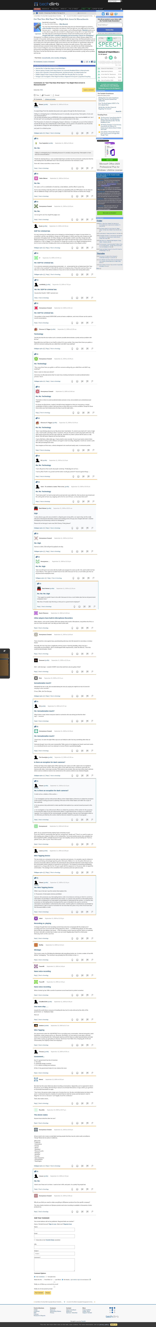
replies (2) (39, 551)
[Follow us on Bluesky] (103, 14)
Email (35, 1233)
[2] (36, 138)
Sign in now (52, 1224)
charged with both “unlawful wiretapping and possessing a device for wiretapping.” (68, 35)
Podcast (36, 1314)
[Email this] (84, 62)
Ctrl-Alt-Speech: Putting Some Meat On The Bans (110, 233)
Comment (37, 1257)
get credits (73, 1279)
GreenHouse (45, 9)
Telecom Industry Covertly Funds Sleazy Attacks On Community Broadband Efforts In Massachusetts (62, 70)
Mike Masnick (63, 24)
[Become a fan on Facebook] (107, 14)
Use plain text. (52, 1276)
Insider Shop (86, 1311)
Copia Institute (87, 1310)
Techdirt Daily (50, 1240)
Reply (47, 133)
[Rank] (99, 118)
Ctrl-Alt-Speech (73, 9)
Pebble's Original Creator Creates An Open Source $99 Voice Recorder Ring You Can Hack (59, 74)
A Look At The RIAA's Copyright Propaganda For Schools (80, 15)
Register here (68, 1224)
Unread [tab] (57, 95)
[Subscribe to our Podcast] (116, 14)
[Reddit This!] (87, 62)
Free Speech (55, 9)
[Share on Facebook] (92, 62)
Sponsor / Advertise (71, 1312)
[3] (36, 280)
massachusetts (46, 58)
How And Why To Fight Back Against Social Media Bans (50, 68)
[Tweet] (89, 62)
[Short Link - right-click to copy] (82, 62)
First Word (47, 1279)
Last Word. (58, 1279)
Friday (99, 221)
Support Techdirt (97, 9)
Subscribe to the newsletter (48, 1240)
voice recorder (46, 28)
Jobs (89, 9)
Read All (119, 111)
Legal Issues (38, 33)
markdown (42, 1276)
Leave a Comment (48, 61)
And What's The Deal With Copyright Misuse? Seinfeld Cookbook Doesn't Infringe (54, 15)
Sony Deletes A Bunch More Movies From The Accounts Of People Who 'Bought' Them (110, 133)
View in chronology (55, 133)
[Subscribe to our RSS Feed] (111, 14)
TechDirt (37, 9)
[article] (106, 178)
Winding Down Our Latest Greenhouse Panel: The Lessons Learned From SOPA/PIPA (108, 99)
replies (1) (39, 274)
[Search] (122, 1)
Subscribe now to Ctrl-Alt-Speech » (109, 88)
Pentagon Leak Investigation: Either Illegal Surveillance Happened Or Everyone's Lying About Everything (63, 76)
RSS (41, 90)
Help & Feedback (71, 1310)
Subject (36, 1251)
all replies (50, 99)
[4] (39, 583)
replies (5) (39, 348)
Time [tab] (37, 95)
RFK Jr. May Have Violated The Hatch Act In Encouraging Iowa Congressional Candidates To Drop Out (109, 225)
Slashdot (85, 30)
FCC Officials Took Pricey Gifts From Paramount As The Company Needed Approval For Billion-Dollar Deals (110, 261)
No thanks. (67, 1279)
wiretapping (63, 58)
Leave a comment (89, 90)
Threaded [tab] (47, 95)
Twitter (36, 1310)
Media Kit (69, 1311)
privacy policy (112, 33)
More (98, 268)
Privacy (52, 1312)
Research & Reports (39, 1315)
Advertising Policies (55, 1311)
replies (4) (39, 381)
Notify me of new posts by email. (43, 1288)
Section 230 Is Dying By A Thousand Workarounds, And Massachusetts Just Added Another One (61, 72)
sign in (79, 1279)
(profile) (46, 104)
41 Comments (38, 61)
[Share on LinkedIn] (94, 62)
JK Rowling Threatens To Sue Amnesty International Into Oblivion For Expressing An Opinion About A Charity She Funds (110, 237)
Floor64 (83, 1321)
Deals (84, 9)
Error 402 (64, 9)
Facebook (36, 1311)
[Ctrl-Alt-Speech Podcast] (109, 42)
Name (36, 1227)
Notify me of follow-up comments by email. (46, 1284)
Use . (40, 1276)
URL (35, 1244)
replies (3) (39, 133)
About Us (52, 1310)
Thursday (101, 253)
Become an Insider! (109, 213)
